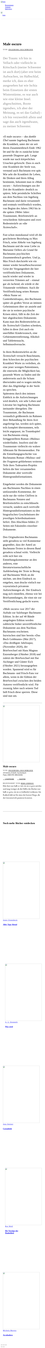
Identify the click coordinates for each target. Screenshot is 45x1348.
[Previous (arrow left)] (2, 1346)
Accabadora (8, 1335)
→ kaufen (21, 779)
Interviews (8, 9)
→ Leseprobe (8, 779)
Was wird (9, 1027)
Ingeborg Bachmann (20, 49)
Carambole (7, 1129)
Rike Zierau (27, 783)
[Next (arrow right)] (4, 1346)
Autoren (7, 7)
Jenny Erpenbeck (10, 920)
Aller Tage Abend (10, 924)
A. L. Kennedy (11, 1022)
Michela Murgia (9, 1330)
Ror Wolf (9, 1226)
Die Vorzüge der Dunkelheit (11, 1232)
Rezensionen (9, 5)
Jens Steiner (8, 1124)
